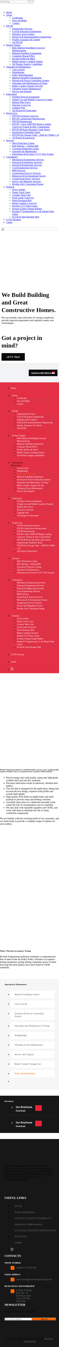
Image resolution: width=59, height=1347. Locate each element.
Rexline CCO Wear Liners (25, 206)
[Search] (31, 1)
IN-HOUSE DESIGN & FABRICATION (35, 1230)
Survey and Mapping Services (26, 181)
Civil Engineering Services (25, 167)
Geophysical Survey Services (26, 178)
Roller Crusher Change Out (27, 1064)
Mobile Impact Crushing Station (27, 61)
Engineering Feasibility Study (26, 132)
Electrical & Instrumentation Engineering (31, 37)
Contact (16, 23)
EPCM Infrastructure (22, 121)
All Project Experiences (23, 137)
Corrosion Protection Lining (25, 148)
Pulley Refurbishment (22, 75)
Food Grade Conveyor (23, 197)
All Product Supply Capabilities (27, 64)
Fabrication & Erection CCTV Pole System (33, 154)
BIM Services (18, 170)
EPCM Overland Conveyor (25, 116)
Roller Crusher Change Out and (27, 86)
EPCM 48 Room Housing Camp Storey (31, 129)
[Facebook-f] (8, 1188)
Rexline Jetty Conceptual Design (27, 184)
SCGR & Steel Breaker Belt (25, 217)
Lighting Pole (18, 107)
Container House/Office (23, 56)
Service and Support (21, 91)
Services (10, 140)
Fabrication (11, 94)
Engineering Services (22, 28)
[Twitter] (17, 1188)
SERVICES (21, 1236)
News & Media (19, 20)
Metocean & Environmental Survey (29, 176)
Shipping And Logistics (23, 34)
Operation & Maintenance (18, 67)
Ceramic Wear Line (21, 195)
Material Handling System (26, 994)
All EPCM (17, 42)
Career (9, 222)
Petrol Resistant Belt (21, 200)
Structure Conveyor (21, 105)
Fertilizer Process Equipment (25, 97)
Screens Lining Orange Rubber (27, 208)
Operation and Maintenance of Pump (29, 83)
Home (9, 12)
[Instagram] (26, 1188)
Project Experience (25, 1212)
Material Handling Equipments (26, 53)
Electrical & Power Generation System (30, 80)
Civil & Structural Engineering (26, 31)
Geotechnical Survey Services (26, 173)
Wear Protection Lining (23, 143)
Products (10, 187)
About (9, 15)
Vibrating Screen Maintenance (26, 88)
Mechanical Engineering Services (28, 159)
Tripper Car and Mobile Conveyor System (32, 99)
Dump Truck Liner (21, 192)
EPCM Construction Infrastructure (28, 118)
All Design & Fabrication (24, 110)
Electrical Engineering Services (27, 165)
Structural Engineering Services (27, 162)
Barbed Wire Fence (21, 102)
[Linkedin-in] (35, 1188)
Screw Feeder (18, 189)
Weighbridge (18, 72)
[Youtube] (44, 1188)
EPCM (9, 26)
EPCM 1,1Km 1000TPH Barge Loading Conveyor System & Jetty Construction (31, 125)
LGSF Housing (13, 219)
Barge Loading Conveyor (24, 203)
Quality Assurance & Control (26, 39)
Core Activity (18, 69)
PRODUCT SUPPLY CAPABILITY (33, 1218)
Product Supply (13, 45)
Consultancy (12, 157)
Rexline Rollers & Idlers (23, 58)
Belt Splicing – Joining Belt (25, 146)
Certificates (17, 18)
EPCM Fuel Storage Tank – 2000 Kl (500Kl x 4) (35, 135)
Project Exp (11, 113)
